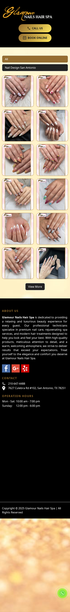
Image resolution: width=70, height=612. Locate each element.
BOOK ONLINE (37, 38)
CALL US (37, 28)
